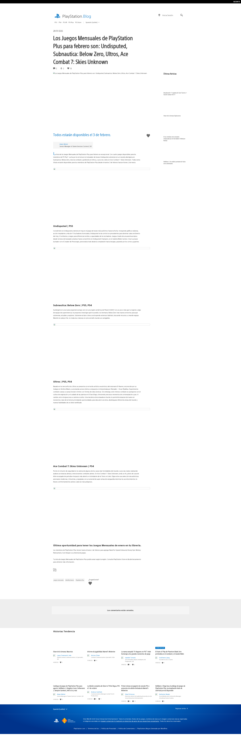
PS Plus (71, 22)
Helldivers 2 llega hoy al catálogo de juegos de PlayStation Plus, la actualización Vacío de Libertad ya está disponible (170, 688)
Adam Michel (64, 144)
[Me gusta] (61, 662)
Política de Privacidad (108, 728)
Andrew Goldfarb (96, 692)
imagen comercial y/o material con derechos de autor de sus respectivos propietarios (130, 721)
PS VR (65, 22)
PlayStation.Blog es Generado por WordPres (152, 728)
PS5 (56, 22)
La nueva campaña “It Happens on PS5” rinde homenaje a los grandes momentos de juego (136, 652)
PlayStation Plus (80, 580)
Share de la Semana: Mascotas (63, 651)
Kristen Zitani (95, 655)
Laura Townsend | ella (64, 655)
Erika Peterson (130, 694)
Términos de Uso (93, 728)
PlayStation (76, 16)
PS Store (78, 22)
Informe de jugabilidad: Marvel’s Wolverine (101, 651)
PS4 (60, 22)
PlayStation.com (79, 728)
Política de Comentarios (126, 728)
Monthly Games (70, 580)
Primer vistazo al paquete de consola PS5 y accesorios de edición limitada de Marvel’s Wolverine (135, 688)
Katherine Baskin (164, 694)
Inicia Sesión (167, 15)
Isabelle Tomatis (130, 657)
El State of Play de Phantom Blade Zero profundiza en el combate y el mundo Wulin (169, 652)
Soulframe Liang (164, 657)
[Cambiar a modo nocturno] (159, 15)
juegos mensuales (59, 580)
